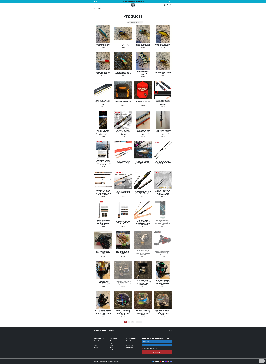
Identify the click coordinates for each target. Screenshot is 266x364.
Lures (111, 345)
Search (96, 347)
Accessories (113, 341)
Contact (114, 5)
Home (96, 5)
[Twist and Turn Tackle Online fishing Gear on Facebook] (94, 1)
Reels (111, 347)
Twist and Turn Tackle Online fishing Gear (110, 361)
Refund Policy (129, 345)
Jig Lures (112, 343)
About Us (96, 341)
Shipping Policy (130, 347)
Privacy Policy (130, 341)
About (109, 5)
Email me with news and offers (150, 348)
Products (102, 5)
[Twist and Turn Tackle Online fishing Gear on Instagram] (96, 1)
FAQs (95, 345)
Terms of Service (130, 343)
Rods (111, 350)
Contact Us (97, 343)
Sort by (126, 22)
